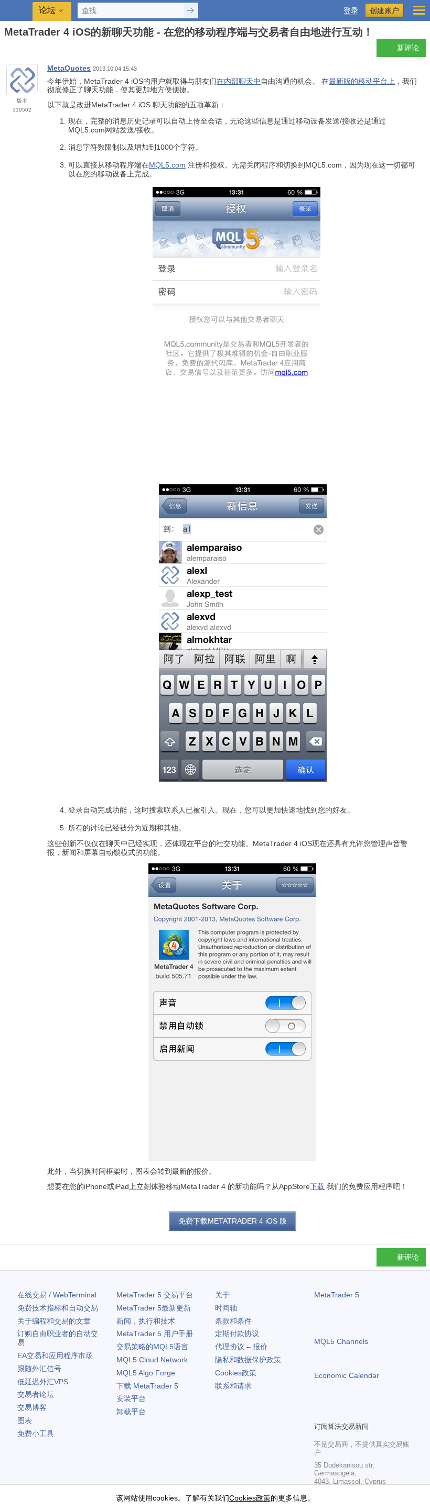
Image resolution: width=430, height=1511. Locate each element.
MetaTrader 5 (336, 1295)
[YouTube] (370, 1412)
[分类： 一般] (20, 51)
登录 (350, 11)
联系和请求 (233, 1386)
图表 (24, 1420)
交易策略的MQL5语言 (152, 1346)
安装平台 (131, 1398)
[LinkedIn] (387, 1412)
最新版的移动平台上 (362, 81)
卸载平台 (131, 1411)
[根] (7, 50)
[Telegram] (337, 1412)
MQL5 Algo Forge (145, 1373)
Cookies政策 (235, 1373)
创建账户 (384, 10)
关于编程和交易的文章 (54, 1321)
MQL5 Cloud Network (152, 1360)
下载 (317, 1186)
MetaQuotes (69, 68)
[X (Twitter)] (354, 1412)
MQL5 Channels (341, 1341)
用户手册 (154, 1333)
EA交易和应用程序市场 (55, 1355)
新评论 (408, 47)
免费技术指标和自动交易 (57, 1308)
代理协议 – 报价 (241, 1346)
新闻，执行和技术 (145, 1321)
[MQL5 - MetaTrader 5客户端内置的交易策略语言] (16, 10)
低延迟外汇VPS (42, 1381)
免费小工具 (35, 1433)
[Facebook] (320, 1412)
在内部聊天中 (239, 81)
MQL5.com (167, 165)
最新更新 (153, 1308)
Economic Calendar (346, 1375)
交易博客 (32, 1407)
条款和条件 (233, 1321)
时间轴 (226, 1308)
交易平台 (154, 1295)
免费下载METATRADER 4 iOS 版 (232, 1221)
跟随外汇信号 (39, 1368)
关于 (222, 1295)
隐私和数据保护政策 (248, 1360)
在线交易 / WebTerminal (56, 1295)
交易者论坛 (35, 1394)
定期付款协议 (237, 1333)
